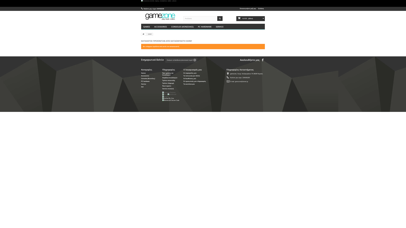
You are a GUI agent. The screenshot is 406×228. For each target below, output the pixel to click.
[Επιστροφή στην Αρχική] (143, 34)
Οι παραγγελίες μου (190, 73)
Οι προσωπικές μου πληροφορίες (194, 81)
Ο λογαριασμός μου (192, 69)
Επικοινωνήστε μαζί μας (248, 8)
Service (220, 26)
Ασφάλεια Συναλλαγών (169, 78)
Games (146, 26)
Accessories (160, 26)
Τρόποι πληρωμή (168, 83)
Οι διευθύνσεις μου (189, 78)
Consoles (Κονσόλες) (182, 26)
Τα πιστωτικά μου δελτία (191, 76)
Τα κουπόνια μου (189, 84)
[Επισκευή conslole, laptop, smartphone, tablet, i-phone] (203, 3)
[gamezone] (160, 16)
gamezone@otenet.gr (241, 81)
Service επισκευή (168, 89)
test (142, 87)
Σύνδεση (261, 8)
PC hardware (205, 26)
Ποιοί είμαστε (166, 86)
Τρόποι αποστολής (168, 80)
